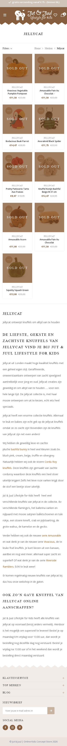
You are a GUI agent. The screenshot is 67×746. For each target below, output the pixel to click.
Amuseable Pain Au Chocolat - (49, 92)
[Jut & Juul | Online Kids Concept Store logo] (33, 15)
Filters (6, 48)
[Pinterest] (19, 727)
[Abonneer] (50, 710)
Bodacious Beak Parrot (17, 141)
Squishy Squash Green (17, 290)
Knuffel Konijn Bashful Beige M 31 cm (49, 190)
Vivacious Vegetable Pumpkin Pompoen (17, 92)
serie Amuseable (51, 535)
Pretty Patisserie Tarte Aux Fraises (17, 190)
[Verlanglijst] (55, 15)
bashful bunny (19, 449)
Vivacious (49, 541)
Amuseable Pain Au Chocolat (49, 241)
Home (37, 48)
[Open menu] (5, 15)
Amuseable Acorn (17, 239)
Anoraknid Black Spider (49, 141)
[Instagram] (12, 727)
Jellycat (60, 48)
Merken (49, 48)
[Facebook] (5, 727)
